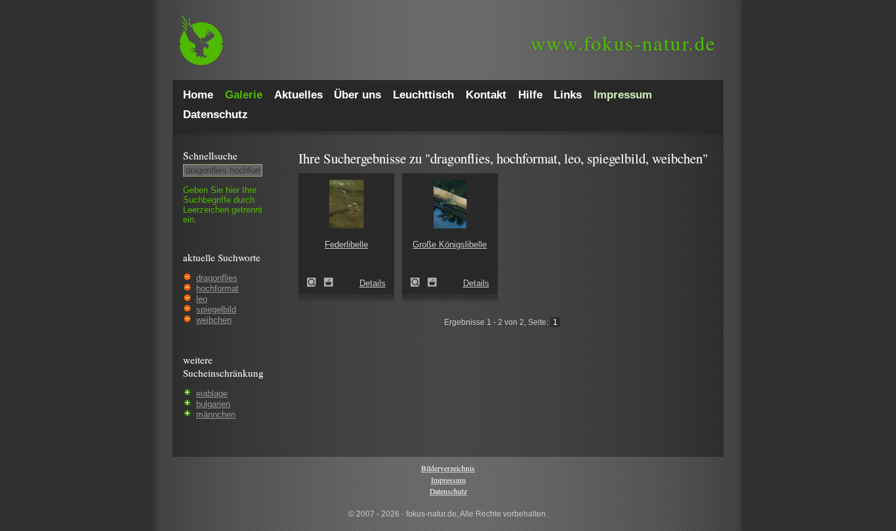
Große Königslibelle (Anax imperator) (419, 282)
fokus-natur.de (623, 42)
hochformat (217, 288)
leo (201, 299)
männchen (215, 414)
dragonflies (216, 278)
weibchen (214, 320)
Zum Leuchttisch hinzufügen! (328, 282)
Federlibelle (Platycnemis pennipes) (315, 282)
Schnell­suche (210, 155)
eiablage (212, 393)
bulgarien (213, 404)
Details (372, 283)
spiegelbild (216, 309)
